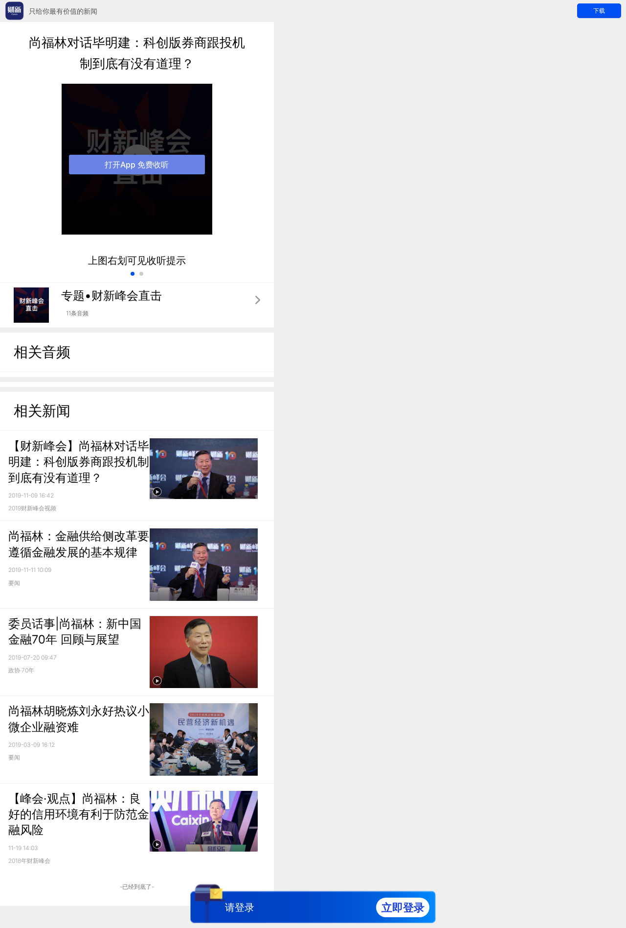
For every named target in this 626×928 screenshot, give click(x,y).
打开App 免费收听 (137, 164)
